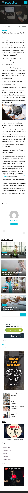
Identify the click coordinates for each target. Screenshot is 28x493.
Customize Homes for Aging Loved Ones (17, 394)
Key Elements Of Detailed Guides (16, 401)
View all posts (14, 223)
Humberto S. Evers (8, 37)
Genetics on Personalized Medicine (11, 289)
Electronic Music (7, 450)
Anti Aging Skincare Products (17, 406)
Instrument (5, 456)
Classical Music (6, 447)
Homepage (4, 26)
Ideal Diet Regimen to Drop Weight (11, 254)
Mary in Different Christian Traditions (12, 272)
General (9, 26)
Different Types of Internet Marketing (17, 414)
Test (3, 344)
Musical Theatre (7, 459)
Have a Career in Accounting (9, 307)
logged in (10, 203)
